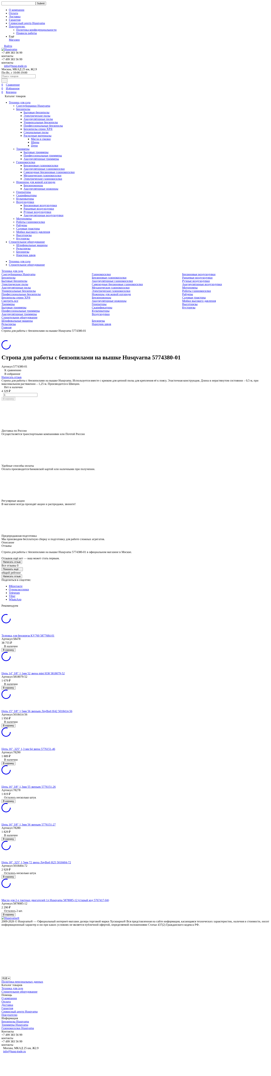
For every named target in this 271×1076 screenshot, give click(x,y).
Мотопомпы (24, 218)
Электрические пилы (37, 115)
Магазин (14, 39)
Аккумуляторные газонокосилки (44, 168)
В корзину (8, 398)
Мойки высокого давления (33, 231)
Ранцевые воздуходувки (39, 208)
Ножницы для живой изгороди (35, 182)
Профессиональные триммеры (43, 155)
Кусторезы (22, 238)
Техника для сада (19, 102)
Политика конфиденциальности (36, 29)
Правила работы (26, 33)
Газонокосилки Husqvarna (17, 1028)
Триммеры (22, 148)
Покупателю (9, 1014)
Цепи (34, 145)
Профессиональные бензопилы (43, 125)
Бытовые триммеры (36, 152)
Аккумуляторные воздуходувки (43, 215)
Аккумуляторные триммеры (41, 158)
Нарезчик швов (26, 255)
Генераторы (23, 192)
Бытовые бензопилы (36, 112)
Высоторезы (24, 235)
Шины (35, 142)
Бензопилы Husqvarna (15, 1021)
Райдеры (21, 225)
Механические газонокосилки (42, 175)
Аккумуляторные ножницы (41, 188)
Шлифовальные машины (32, 245)
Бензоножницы (33, 185)
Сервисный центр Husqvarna (27, 23)
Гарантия (14, 19)
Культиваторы (25, 198)
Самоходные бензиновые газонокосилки (49, 172)
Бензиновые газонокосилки (41, 165)
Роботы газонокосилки (30, 221)
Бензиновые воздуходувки (40, 205)
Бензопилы (23, 109)
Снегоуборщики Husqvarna (33, 105)
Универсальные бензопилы (41, 122)
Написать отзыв (11, 377)
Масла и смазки (41, 139)
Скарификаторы (26, 195)
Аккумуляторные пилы (38, 119)
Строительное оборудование (27, 241)
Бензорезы (22, 251)
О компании (16, 9)
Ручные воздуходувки (37, 212)
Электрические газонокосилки (43, 178)
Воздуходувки (25, 202)
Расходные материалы (37, 135)
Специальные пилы (36, 132)
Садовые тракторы (28, 228)
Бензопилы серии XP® (38, 129)
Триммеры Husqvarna (14, 1024)
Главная (6, 327)
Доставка (14, 16)
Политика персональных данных (22, 981)
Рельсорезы (23, 248)
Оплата (13, 13)
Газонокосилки (25, 162)
